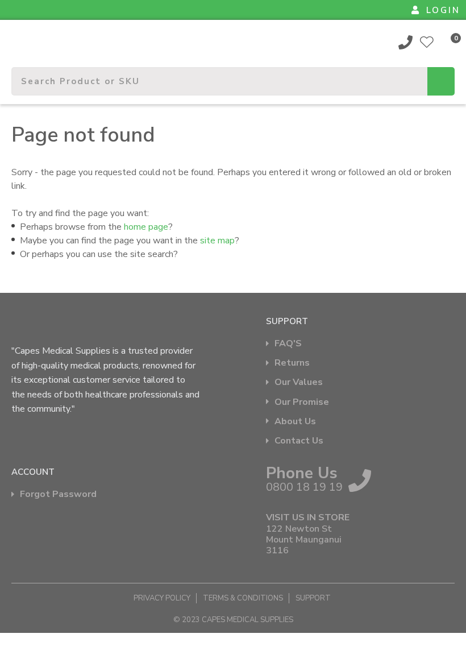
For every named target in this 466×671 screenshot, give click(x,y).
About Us (295, 421)
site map (217, 240)
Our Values (298, 382)
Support (313, 598)
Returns (292, 363)
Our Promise (301, 402)
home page (146, 227)
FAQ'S (288, 343)
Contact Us (298, 441)
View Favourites (427, 42)
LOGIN (443, 10)
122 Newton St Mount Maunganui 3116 (304, 540)
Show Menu (18, 37)
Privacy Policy (162, 598)
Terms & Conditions (243, 598)
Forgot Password (58, 494)
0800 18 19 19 (405, 42)
